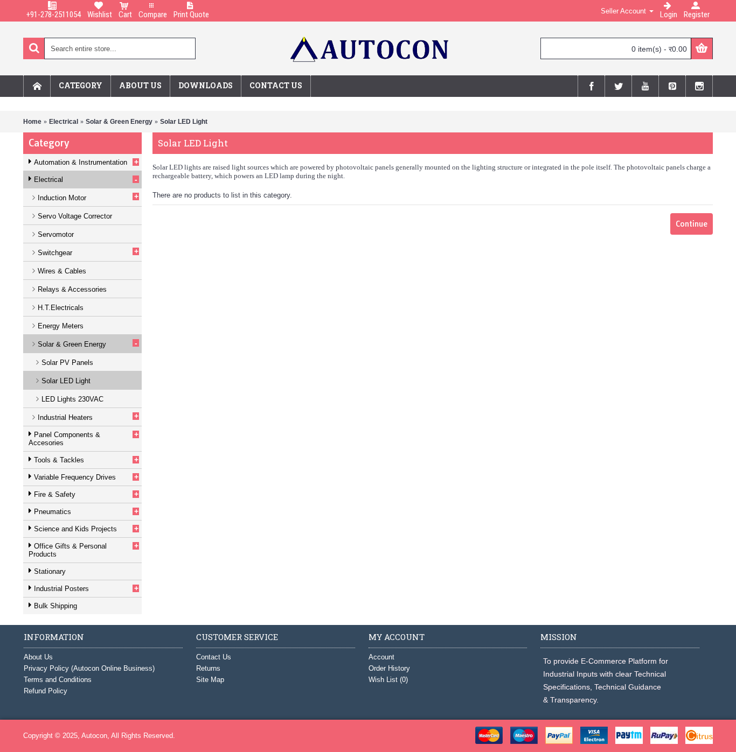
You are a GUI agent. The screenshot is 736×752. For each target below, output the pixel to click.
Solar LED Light (183, 121)
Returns (208, 668)
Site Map (210, 680)
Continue (691, 224)
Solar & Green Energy (119, 121)
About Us (38, 657)
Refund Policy (45, 691)
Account (381, 657)
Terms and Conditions (58, 680)
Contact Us (213, 657)
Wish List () (388, 680)
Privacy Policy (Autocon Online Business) (89, 668)
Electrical (63, 121)
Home (32, 121)
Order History (389, 668)
